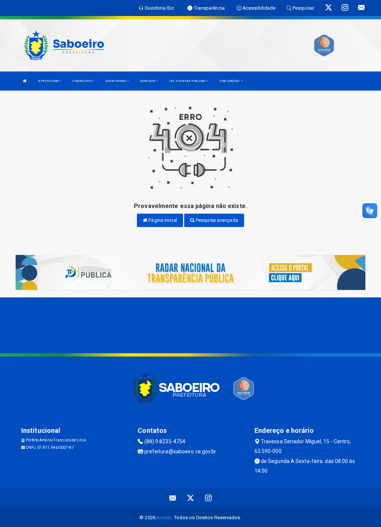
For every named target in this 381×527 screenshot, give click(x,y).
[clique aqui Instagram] (208, 498)
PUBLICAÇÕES (230, 81)
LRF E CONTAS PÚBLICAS (187, 81)
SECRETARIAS (116, 81)
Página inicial (162, 220)
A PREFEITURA (48, 81)
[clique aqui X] (190, 498)
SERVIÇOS (148, 81)
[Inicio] (25, 80)
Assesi (164, 517)
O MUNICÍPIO (82, 81)
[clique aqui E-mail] (172, 498)
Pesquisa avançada (216, 220)
